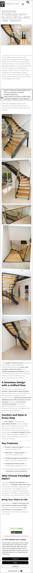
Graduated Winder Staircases (17, 97)
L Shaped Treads (11, 99)
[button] (23, 4)
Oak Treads (24, 99)
